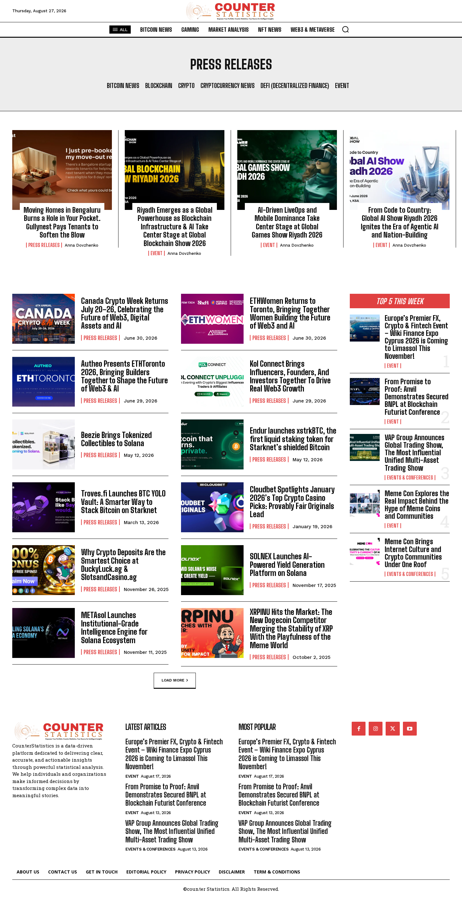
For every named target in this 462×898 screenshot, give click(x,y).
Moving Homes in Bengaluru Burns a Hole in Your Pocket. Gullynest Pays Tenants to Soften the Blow (62, 222)
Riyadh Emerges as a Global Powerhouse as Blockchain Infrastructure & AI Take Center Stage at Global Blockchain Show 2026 (174, 227)
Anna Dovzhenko (81, 245)
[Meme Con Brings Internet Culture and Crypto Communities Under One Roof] (365, 551)
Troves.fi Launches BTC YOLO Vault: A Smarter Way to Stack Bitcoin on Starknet (123, 502)
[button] (345, 29)
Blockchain (158, 85)
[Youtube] (410, 729)
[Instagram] (375, 729)
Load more (173, 680)
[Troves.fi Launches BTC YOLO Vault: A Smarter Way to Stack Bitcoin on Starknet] (43, 507)
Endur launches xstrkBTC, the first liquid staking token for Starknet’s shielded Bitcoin (293, 439)
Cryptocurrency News (228, 85)
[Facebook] (359, 729)
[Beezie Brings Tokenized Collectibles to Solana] (43, 444)
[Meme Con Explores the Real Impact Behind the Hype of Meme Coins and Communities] (365, 503)
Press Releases (44, 245)
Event (342, 85)
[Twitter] (392, 729)
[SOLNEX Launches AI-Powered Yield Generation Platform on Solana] (212, 570)
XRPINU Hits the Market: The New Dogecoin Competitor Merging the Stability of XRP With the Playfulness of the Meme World (291, 628)
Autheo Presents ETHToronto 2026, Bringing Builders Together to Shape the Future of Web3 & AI (124, 376)
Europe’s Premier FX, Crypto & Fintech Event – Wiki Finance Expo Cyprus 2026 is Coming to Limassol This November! (416, 337)
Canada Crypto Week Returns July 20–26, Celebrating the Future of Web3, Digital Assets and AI (124, 313)
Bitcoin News (123, 85)
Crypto (186, 85)
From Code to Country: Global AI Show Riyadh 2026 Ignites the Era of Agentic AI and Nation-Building (399, 222)
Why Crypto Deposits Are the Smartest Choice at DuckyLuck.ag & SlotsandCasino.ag (123, 565)
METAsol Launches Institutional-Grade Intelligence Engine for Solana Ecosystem (114, 627)
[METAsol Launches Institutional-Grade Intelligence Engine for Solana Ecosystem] (43, 633)
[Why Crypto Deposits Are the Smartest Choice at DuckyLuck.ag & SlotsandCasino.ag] (43, 570)
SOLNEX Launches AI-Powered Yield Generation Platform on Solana (287, 565)
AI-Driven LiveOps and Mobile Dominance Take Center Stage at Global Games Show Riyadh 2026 (287, 222)
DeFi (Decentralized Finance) (295, 85)
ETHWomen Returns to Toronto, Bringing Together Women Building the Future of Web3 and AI (290, 313)
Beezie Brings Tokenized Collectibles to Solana (116, 439)
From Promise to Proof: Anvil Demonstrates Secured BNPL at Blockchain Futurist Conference (416, 396)
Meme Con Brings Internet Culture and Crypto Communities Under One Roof (413, 553)
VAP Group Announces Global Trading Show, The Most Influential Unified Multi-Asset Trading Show (414, 452)
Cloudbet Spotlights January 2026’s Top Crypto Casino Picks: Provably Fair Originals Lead (292, 502)
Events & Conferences (410, 477)
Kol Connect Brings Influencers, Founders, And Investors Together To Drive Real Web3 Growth (290, 376)
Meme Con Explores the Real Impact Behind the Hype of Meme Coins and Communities (417, 505)
